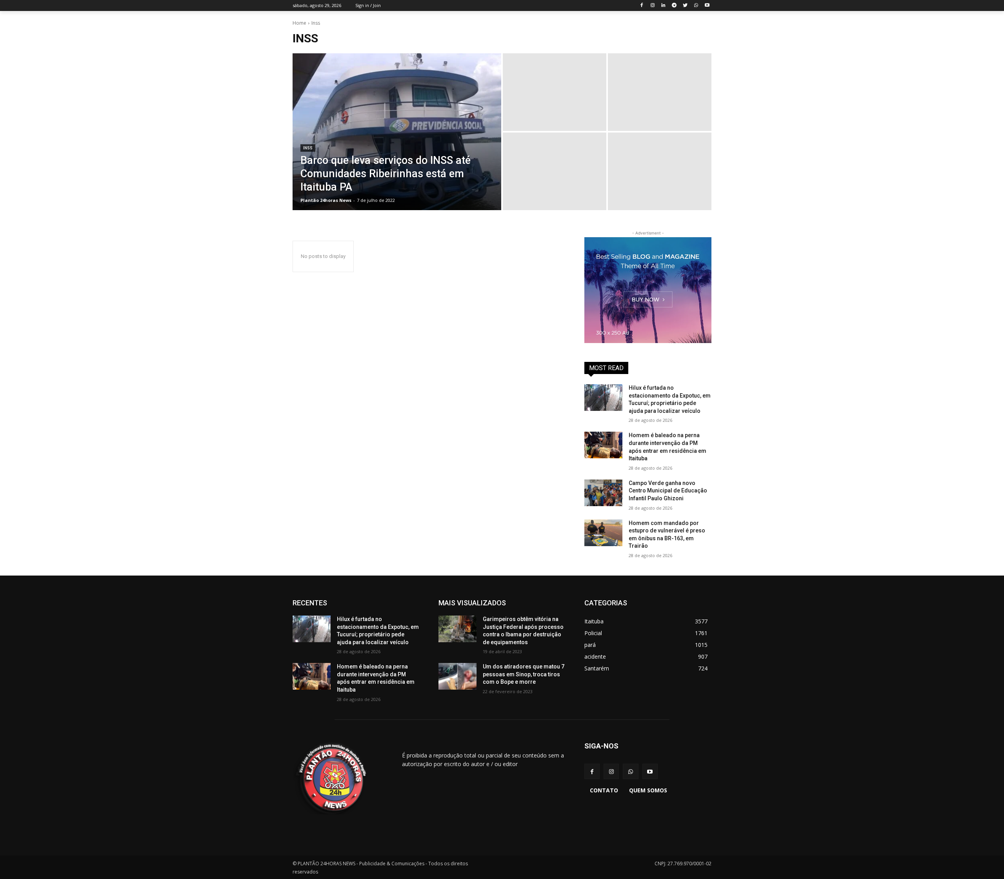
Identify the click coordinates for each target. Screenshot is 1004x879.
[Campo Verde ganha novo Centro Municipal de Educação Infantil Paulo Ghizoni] (603, 492)
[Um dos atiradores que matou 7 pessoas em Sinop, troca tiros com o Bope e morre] (457, 676)
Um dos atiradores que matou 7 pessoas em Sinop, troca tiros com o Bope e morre (523, 674)
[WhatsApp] (695, 5)
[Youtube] (706, 5)
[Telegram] (674, 5)
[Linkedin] (663, 5)
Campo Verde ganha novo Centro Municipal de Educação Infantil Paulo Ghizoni (668, 490)
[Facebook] (641, 5)
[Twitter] (685, 5)
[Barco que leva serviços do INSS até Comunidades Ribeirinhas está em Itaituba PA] (397, 131)
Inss (308, 148)
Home (299, 23)
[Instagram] (652, 5)
